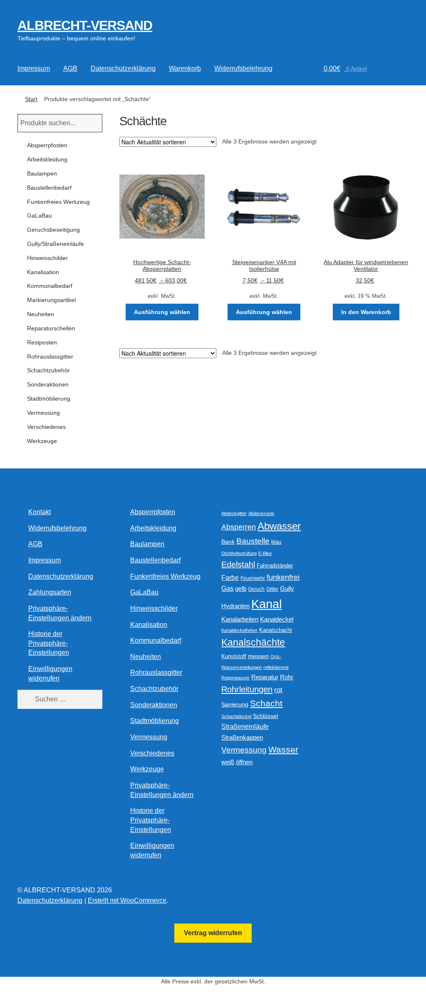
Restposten (42, 342)
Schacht (266, 703)
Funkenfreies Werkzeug (58, 201)
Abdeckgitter (234, 513)
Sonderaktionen (48, 384)
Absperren (238, 527)
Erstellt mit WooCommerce (127, 900)
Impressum (33, 68)
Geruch (256, 589)
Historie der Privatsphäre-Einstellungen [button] (48, 643)
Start (31, 99)
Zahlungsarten (49, 592)
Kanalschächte (253, 642)
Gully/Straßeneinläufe (55, 243)
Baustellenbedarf (49, 187)
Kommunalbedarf (49, 285)
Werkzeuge (42, 441)
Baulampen (42, 173)
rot (278, 690)
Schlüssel (265, 716)
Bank (228, 542)
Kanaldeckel (276, 619)
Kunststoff (233, 656)
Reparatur (264, 677)
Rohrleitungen (246, 689)
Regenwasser (235, 677)
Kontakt (39, 511)
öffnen (244, 762)
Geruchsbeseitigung (53, 229)
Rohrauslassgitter (50, 356)
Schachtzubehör (48, 370)
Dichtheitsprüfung (239, 553)
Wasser (283, 749)
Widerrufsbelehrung (243, 68)
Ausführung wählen (162, 312)
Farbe (230, 577)
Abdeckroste (261, 513)
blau (276, 542)
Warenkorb (185, 68)
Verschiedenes (46, 426)
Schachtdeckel (236, 716)
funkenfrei (283, 577)
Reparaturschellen (51, 328)
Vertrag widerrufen (213, 932)
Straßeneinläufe (245, 726)
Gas (227, 588)
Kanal (266, 604)
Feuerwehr (252, 578)
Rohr (286, 677)
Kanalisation (43, 272)
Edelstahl (238, 564)
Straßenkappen (242, 737)
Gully (287, 588)
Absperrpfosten (47, 145)
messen (258, 656)
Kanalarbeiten (239, 619)
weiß (227, 761)
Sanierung (234, 704)
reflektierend (275, 667)
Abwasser (279, 526)
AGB (70, 68)
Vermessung (43, 412)
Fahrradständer (275, 566)
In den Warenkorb (366, 312)
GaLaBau (39, 215)
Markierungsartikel (51, 300)
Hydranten (235, 606)
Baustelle (253, 541)
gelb (240, 588)
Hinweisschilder (47, 258)
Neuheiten (40, 314)
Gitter (272, 589)
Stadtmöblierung (48, 398)
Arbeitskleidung (47, 159)
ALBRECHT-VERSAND (84, 25)
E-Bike (265, 553)
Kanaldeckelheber (239, 630)
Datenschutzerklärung (123, 68)
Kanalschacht (275, 630)
